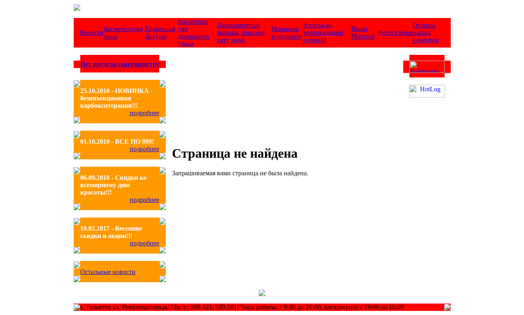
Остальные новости (108, 271)
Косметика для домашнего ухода (193, 32)
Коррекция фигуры (160, 32)
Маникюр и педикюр (286, 32)
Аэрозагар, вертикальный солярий (323, 32)
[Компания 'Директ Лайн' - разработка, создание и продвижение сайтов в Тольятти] (427, 70)
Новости (91, 32)
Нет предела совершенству (119, 64)
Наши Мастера (363, 32)
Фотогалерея (395, 32)
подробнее (144, 112)
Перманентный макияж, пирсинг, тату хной (242, 32)
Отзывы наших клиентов (426, 32)
